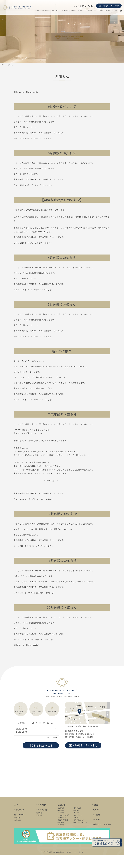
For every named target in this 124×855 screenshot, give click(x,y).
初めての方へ (45, 10)
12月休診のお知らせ (62, 513)
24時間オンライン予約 (101, 824)
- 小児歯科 (61, 813)
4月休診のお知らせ (62, 257)
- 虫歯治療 (61, 808)
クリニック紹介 (98, 10)
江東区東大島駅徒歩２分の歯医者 (52, 852)
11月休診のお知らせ (62, 560)
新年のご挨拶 (62, 351)
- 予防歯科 (76, 810)
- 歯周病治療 (77, 808)
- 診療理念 (17, 818)
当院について (55, 10)
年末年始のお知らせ (62, 414)
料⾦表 (95, 805)
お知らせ (48, 138)
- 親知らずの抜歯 (63, 820)
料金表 (90, 10)
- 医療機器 (39, 815)
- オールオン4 (62, 817)
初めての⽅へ (19, 810)
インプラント (81, 10)
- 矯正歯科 (76, 813)
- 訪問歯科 (61, 825)
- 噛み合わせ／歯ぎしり (80, 822)
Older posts (19, 92)
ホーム (3, 65)
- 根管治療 (61, 810)
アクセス (107, 10)
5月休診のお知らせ (62, 153)
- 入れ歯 (75, 817)
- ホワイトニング (78, 820)
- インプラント (77, 815)
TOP (38, 10)
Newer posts (33, 92)
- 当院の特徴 (17, 820)
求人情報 (114, 10)
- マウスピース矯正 (63, 815)
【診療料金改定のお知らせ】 (62, 200)
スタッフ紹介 (64, 10)
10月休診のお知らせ (62, 607)
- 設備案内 (39, 813)
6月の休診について (62, 106)
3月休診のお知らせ (62, 304)
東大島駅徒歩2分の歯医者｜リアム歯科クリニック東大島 (39, 133)
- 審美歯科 (61, 822)
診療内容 (73, 10)
